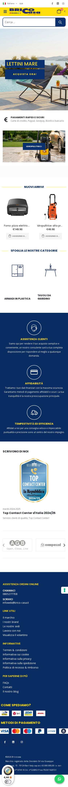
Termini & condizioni (15, 650)
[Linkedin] (58, 3)
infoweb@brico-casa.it (16, 602)
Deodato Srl (35, 761)
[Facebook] (52, 3)
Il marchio (9, 617)
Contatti (7, 687)
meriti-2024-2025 (11, 509)
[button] (60, 11)
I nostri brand (10, 622)
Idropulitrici (34, 146)
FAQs (6, 682)
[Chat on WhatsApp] (59, 779)
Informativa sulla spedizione (19, 663)
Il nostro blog (10, 691)
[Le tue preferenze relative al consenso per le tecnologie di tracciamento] (64, 590)
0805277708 (10, 594)
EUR (21, 3)
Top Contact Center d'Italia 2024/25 (29, 513)
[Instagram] (63, 3)
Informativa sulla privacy (17, 658)
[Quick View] (25, 236)
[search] (60, 22)
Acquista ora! (25, 74)
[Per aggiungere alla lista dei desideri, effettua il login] (10, 236)
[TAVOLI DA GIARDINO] (50, 275)
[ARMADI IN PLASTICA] (17, 275)
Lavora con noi (11, 630)
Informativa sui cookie (16, 654)
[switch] (8, 782)
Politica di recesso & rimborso (20, 667)
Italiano (11, 3)
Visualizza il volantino (15, 635)
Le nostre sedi (11, 626)
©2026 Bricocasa (13, 757)
